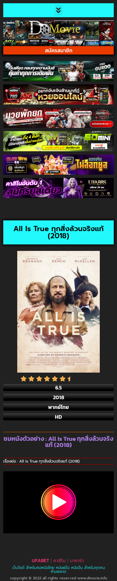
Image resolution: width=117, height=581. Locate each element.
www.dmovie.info (92, 578)
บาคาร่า (77, 560)
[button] (59, 10)
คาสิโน (59, 560)
